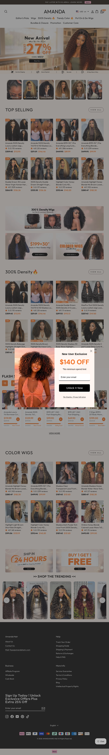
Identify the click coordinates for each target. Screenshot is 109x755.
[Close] (91, 351)
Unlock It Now (74, 388)
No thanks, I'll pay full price (74, 397)
